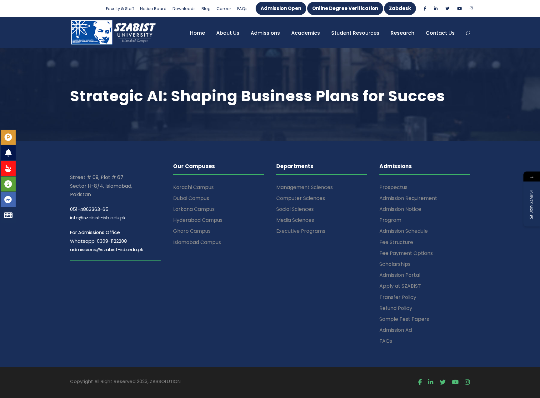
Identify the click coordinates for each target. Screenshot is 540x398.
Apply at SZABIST (400, 286)
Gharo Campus (192, 231)
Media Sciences (295, 220)
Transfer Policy (397, 297)
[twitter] (447, 9)
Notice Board (153, 9)
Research (402, 33)
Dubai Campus (191, 198)
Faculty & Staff (120, 9)
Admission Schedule (403, 231)
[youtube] (459, 9)
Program (390, 220)
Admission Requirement (408, 198)
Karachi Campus (193, 187)
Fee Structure (396, 242)
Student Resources (355, 33)
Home (197, 33)
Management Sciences (304, 187)
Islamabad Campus (197, 242)
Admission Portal (399, 275)
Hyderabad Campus (197, 220)
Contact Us (440, 33)
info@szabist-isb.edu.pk (98, 217)
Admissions (265, 33)
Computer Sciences (300, 198)
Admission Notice (400, 209)
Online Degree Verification (345, 8)
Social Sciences (295, 209)
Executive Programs (300, 231)
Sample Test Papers (404, 319)
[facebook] (425, 9)
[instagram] (471, 9)
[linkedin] (436, 9)
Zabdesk (400, 8)
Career (224, 9)
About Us (227, 33)
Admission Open (281, 8)
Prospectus (393, 187)
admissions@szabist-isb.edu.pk (106, 249)
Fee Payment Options (406, 253)
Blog (206, 9)
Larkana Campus (194, 209)
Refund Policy (395, 308)
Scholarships (395, 264)
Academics (305, 33)
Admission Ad (395, 330)
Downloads (184, 9)
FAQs (242, 9)
